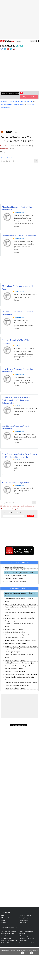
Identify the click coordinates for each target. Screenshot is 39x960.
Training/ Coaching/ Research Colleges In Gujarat (21, 683)
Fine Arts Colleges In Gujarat (14, 638)
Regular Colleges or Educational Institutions (16, 101)
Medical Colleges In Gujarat (14, 669)
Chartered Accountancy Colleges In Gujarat (19, 573)
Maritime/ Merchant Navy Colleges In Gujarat (19, 663)
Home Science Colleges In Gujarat (16, 643)
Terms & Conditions (25, 915)
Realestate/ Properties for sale (28, 943)
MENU (4, 152)
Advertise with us (6, 918)
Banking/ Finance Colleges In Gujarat (17, 570)
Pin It (15, 132)
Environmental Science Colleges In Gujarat (18, 635)
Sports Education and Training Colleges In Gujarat (21, 674)
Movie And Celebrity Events (9, 940)
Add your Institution (29, 97)
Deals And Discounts (7, 943)
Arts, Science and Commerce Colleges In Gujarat (20, 604)
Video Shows (4, 936)
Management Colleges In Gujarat (15, 660)
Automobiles (23, 940)
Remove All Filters (7, 158)
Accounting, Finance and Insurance (13, 104)
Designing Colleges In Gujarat (14, 629)
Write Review (19, 212)
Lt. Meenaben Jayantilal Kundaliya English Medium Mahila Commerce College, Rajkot (16, 400)
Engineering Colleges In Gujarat (15, 632)
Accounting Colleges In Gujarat (15, 567)
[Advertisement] (19, 19)
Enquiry (3, 920)
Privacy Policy (23, 918)
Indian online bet (6, 938)
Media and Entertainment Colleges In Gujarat (19, 666)
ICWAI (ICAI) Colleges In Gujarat (15, 575)
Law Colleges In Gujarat (12, 652)
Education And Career (7, 933)
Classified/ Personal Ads (26, 938)
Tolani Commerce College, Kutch (15, 482)
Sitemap (3, 922)
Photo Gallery (23, 936)
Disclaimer (22, 922)
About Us (4, 915)
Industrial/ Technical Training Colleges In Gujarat (21, 646)
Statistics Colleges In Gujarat (14, 578)
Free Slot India (23, 920)
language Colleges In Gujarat (14, 649)
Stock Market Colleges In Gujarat (15, 581)
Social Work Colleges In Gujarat (15, 671)
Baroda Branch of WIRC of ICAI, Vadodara (19, 235)
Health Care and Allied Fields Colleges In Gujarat (21, 640)
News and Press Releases (8, 931)
